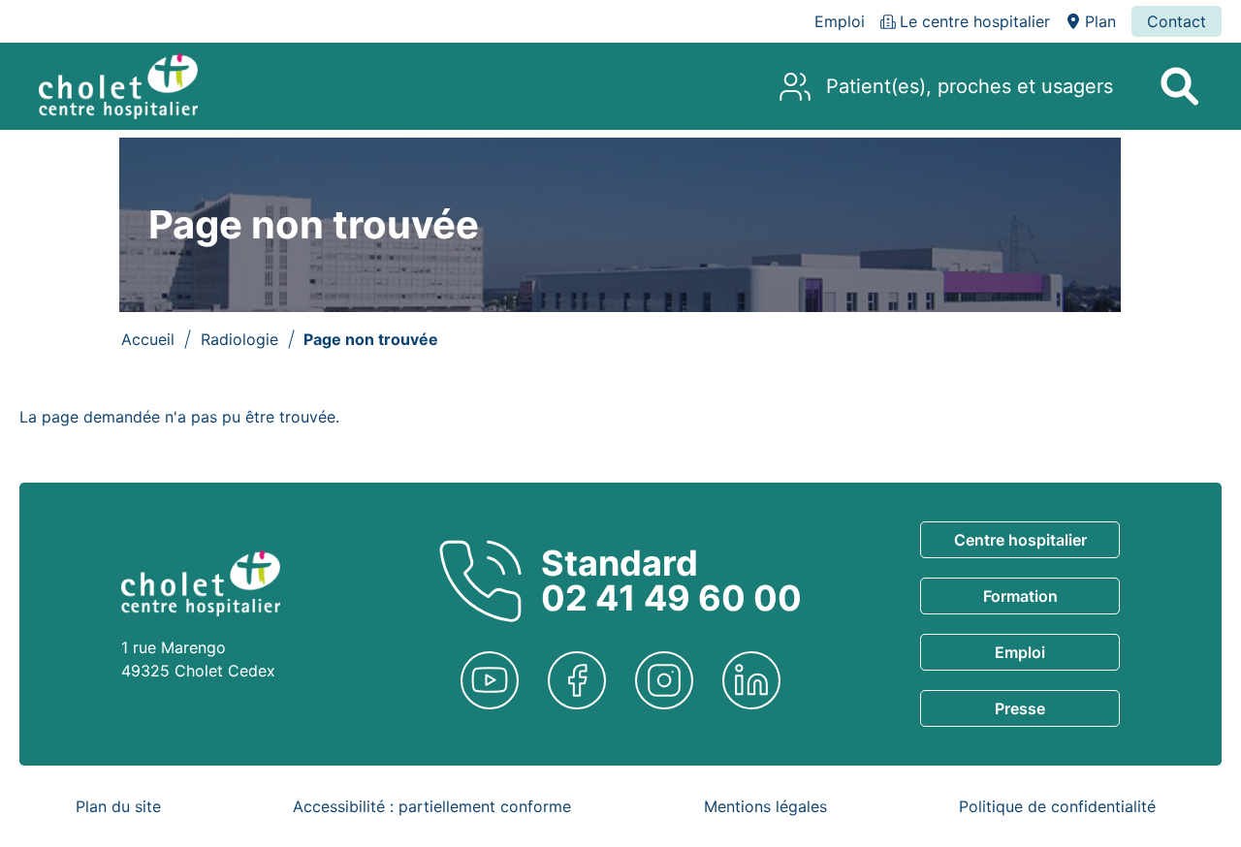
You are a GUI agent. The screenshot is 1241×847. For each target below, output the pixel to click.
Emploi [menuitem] (839, 21)
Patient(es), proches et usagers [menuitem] (969, 86)
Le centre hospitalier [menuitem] (975, 21)
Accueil (148, 339)
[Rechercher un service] (1179, 86)
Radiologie (239, 339)
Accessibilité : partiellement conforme (432, 806)
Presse (1020, 708)
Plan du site (118, 806)
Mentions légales (765, 806)
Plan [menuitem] (1100, 21)
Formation (1020, 596)
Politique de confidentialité (1057, 806)
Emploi (1020, 652)
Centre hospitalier (1020, 539)
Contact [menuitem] (1176, 21)
